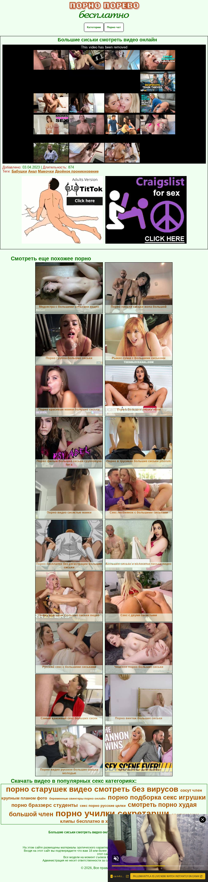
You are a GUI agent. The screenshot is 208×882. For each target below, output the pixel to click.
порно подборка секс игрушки (157, 797)
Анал (32, 171)
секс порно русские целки (103, 806)
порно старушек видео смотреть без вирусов (92, 789)
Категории (94, 27)
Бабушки (19, 171)
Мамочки (46, 171)
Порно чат (114, 27)
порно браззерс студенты (44, 805)
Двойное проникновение (77, 171)
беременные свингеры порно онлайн (77, 798)
